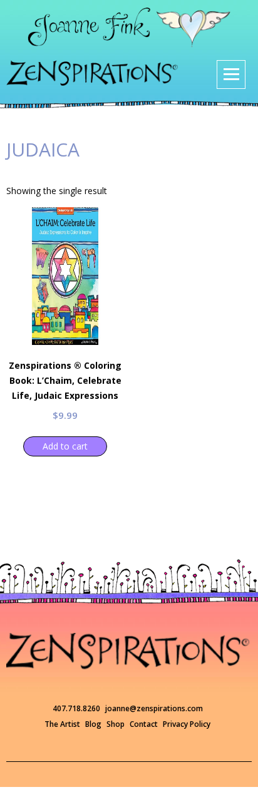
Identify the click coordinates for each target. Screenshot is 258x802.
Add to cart (65, 446)
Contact (144, 724)
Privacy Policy (186, 724)
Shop (115, 724)
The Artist (62, 724)
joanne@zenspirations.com (154, 708)
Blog (93, 724)
